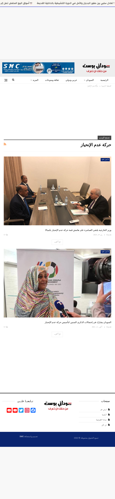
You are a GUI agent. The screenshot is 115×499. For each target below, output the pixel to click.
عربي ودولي (71, 80)
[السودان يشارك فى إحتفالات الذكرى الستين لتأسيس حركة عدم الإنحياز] (57, 283)
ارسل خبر (103, 409)
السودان (90, 80)
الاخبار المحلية (105, 159)
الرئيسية (104, 80)
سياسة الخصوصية (101, 420)
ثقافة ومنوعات (52, 80)
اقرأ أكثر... (57, 242)
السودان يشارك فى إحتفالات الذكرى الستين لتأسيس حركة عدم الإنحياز (78, 322)
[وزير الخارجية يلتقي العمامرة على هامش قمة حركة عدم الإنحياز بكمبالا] (57, 190)
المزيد (35, 80)
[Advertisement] (57, 32)
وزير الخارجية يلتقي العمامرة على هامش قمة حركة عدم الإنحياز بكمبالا (78, 230)
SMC (22, 436)
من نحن (104, 425)
